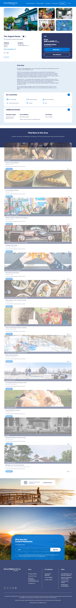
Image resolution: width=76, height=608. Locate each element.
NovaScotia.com (34, 602)
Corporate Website (48, 574)
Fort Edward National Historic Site (15, 383)
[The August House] (20, 19)
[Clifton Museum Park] (38, 343)
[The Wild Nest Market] (38, 178)
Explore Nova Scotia (30, 3)
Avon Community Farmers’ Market (16, 328)
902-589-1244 (21, 44)
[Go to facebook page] (5, 53)
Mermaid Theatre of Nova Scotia (15, 438)
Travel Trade (48, 580)
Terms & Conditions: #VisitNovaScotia (33, 579)
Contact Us (31, 583)
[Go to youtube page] (13, 588)
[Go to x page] (10, 588)
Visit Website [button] (57, 55)
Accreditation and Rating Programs (66, 574)
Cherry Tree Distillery (12, 163)
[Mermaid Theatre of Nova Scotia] (38, 425)
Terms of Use (32, 576)
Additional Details (13, 109)
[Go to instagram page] (8, 53)
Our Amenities (11, 94)
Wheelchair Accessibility (65, 585)
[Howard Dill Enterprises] (38, 398)
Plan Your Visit (55, 3)
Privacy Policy (42, 556)
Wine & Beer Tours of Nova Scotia (15, 300)
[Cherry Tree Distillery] (38, 151)
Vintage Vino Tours (11, 245)
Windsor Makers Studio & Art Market (16, 218)
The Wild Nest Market (12, 190)
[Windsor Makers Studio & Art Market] (38, 206)
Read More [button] (9, 169)
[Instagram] (25, 483)
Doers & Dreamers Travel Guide (66, 578)
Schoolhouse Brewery (12, 273)
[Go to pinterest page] (16, 588)
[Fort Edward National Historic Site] (38, 370)
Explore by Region (40, 3)
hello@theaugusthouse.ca (23, 45)
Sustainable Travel (64, 581)
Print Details (6, 57)
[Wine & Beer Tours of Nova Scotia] (38, 288)
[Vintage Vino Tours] (38, 233)
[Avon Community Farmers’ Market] (38, 316)
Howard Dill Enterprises (12, 410)
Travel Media (48, 577)
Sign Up (55, 550)
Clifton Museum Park (11, 355)
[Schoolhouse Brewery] (38, 261)
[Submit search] (60, 3)
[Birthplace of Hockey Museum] (38, 453)
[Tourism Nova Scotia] (10, 3)
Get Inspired (47, 3)
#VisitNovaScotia (47, 482)
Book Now (56, 50)
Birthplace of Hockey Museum (14, 465)
